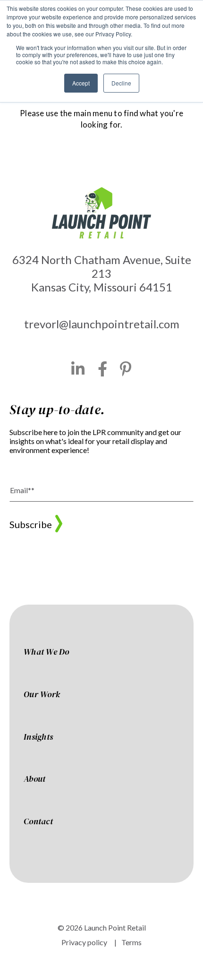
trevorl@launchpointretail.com (101, 324)
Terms (131, 942)
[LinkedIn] (78, 368)
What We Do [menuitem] (46, 652)
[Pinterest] (126, 368)
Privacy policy (84, 942)
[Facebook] (103, 368)
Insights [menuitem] (38, 737)
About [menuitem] (34, 779)
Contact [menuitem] (38, 822)
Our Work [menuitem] (42, 695)
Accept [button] (81, 83)
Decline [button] (121, 83)
